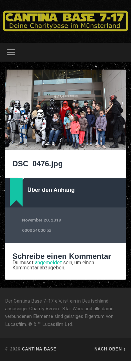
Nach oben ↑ (110, 349)
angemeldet (48, 262)
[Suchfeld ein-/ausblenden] (120, 52)
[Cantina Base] (65, 21)
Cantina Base (39, 349)
